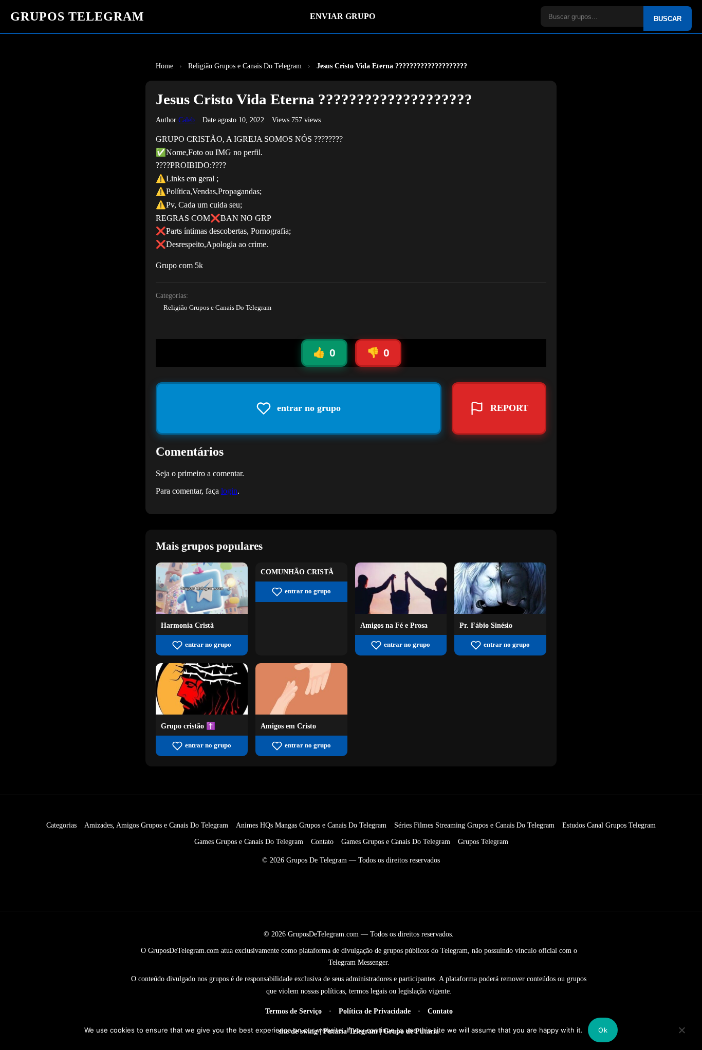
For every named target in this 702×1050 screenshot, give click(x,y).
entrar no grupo (208, 644)
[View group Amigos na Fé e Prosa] (401, 611)
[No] (682, 1037)
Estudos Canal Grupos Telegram (609, 825)
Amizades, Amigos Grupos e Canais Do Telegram (156, 825)
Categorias (61, 825)
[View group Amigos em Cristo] (301, 711)
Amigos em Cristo (288, 726)
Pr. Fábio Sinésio (485, 625)
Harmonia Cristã (187, 625)
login (229, 490)
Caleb (186, 120)
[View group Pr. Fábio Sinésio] (500, 611)
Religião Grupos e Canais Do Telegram (217, 307)
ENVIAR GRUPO (342, 16)
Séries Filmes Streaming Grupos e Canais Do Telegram (474, 825)
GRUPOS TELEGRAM (77, 16)
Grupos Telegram (483, 841)
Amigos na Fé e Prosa (394, 625)
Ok (602, 1030)
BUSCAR (667, 19)
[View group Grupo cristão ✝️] (202, 711)
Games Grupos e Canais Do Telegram (248, 841)
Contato (322, 841)
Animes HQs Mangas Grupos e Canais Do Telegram (311, 825)
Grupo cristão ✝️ (188, 726)
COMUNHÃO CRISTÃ (297, 572)
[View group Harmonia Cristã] (202, 611)
